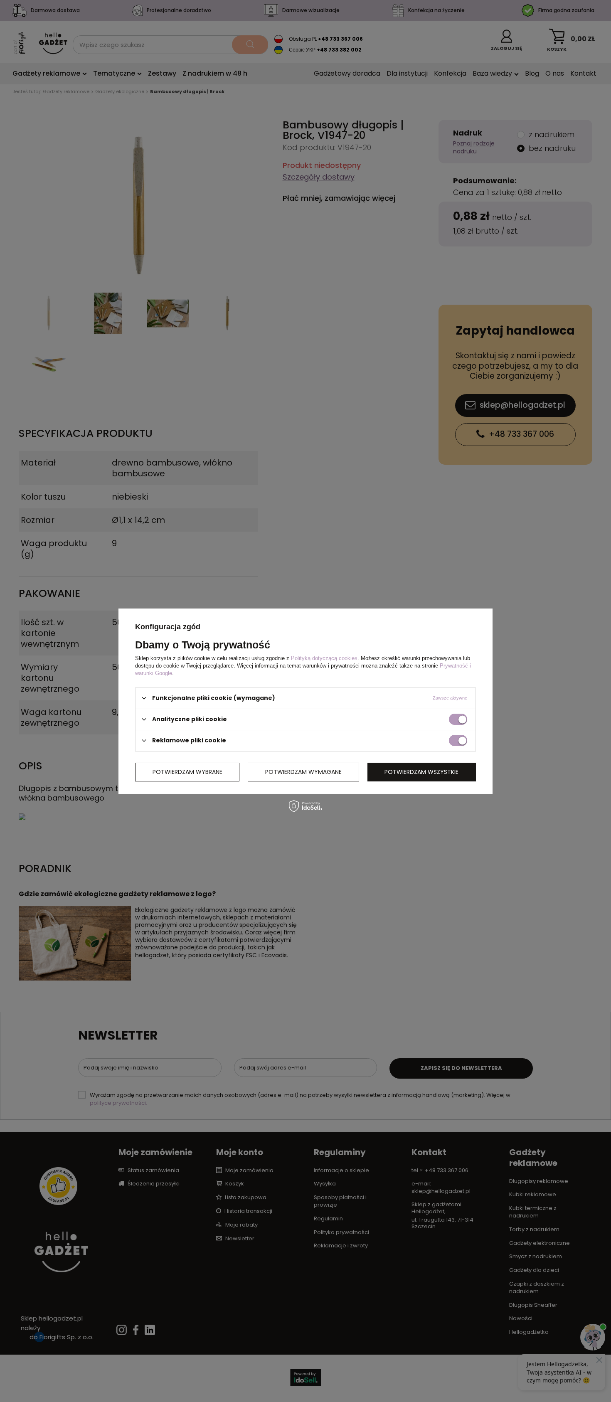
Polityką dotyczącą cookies (324, 658)
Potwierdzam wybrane (187, 772)
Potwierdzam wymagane (303, 772)
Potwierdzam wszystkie (421, 772)
